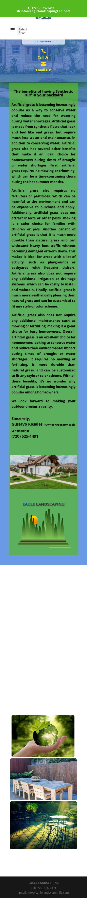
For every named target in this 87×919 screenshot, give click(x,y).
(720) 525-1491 (43, 8)
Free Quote (43, 444)
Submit (70, 701)
